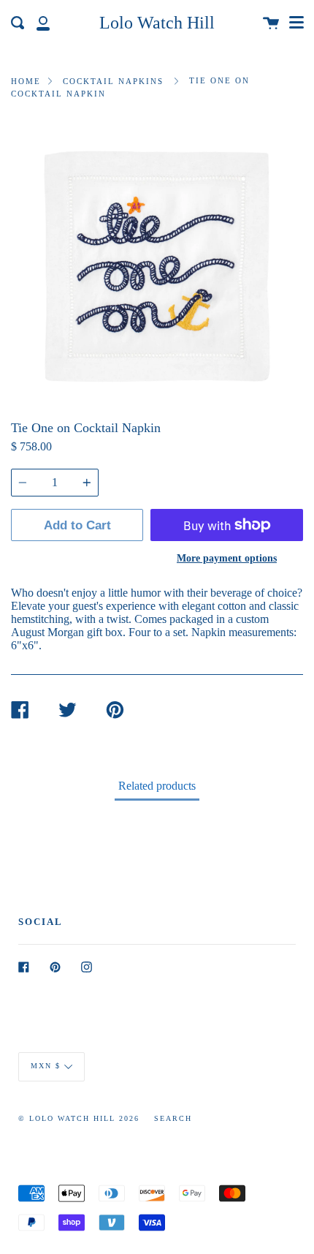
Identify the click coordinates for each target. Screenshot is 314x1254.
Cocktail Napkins (113, 81)
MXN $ (46, 1066)
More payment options (227, 558)
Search (173, 1118)
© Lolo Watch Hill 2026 (78, 1118)
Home (26, 81)
